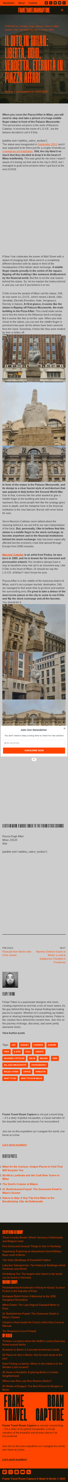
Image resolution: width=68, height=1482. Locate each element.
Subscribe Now (34, 750)
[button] (34, 730)
